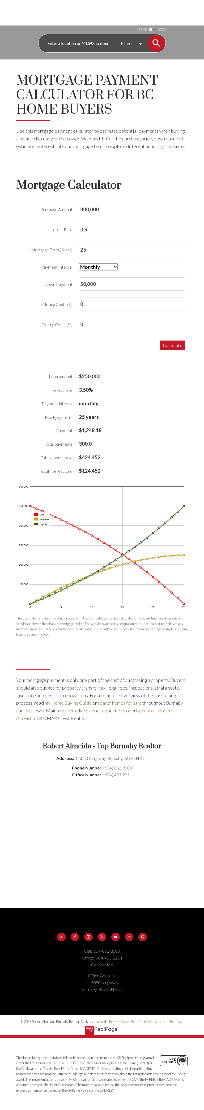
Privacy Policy (119, 1021)
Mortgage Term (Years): (52, 249)
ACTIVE (142, 29)
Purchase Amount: (57, 209)
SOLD (162, 29)
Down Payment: (59, 284)
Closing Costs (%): (57, 324)
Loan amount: (61, 376)
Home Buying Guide (71, 703)
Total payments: (59, 443)
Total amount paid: (57, 457)
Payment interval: (58, 403)
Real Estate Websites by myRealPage (157, 1021)
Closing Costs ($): (58, 304)
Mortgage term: (59, 417)
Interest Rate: (61, 229)
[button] (61, 937)
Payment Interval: (57, 266)
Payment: (65, 430)
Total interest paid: (57, 471)
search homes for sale (120, 703)
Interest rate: (61, 390)
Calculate (172, 345)
